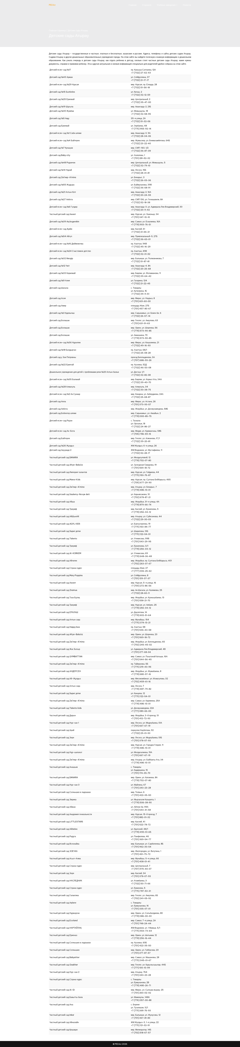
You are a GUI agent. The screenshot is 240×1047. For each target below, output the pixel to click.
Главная (132, 5)
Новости (187, 5)
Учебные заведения (166, 5)
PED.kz (52, 5)
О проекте (146, 5)
